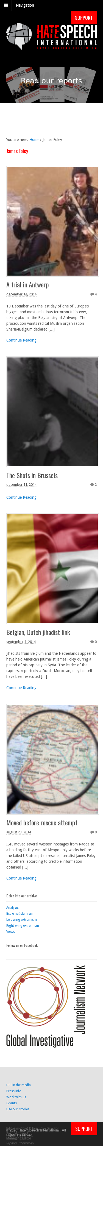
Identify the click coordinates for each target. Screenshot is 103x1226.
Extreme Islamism (19, 914)
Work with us (16, 1097)
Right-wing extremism (22, 926)
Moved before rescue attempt (41, 822)
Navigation (25, 5)
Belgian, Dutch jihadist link (38, 632)
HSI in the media (18, 1085)
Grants (11, 1103)
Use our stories (17, 1109)
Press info (13, 1091)
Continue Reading (21, 340)
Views (10, 932)
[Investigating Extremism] (51, 47)
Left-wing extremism (21, 920)
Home (34, 139)
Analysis (12, 907)
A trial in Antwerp (27, 284)
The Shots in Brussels (32, 475)
